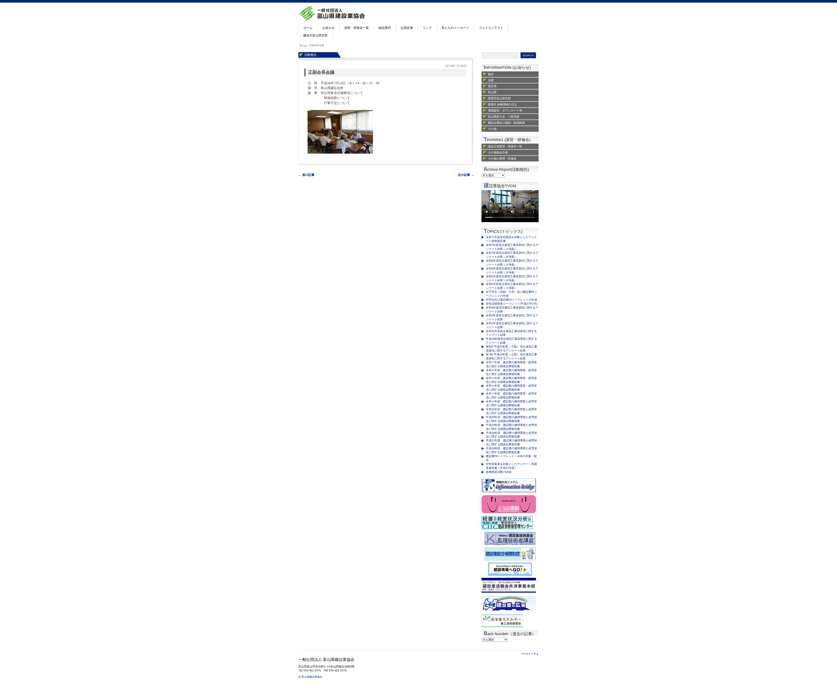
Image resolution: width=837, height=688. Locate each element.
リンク (427, 27)
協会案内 (385, 27)
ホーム (308, 27)
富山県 (492, 92)
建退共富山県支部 (315, 35)
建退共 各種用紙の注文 (502, 104)
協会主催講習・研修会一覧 (505, 146)
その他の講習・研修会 (502, 158)
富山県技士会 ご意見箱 (503, 116)
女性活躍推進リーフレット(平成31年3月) (512, 303)
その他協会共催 (498, 152)
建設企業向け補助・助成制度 (506, 122)
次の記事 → (466, 175)
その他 (492, 128)
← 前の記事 (306, 175)
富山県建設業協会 (311, 676)
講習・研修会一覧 (356, 27)
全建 (491, 80)
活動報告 (310, 55)
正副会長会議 (321, 72)
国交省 (492, 86)
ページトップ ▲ (530, 653)
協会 (491, 74)
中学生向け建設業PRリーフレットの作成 (511, 299)
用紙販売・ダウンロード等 (505, 110)
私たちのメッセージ (455, 27)
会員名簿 (407, 27)
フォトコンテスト (491, 27)
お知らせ (328, 27)
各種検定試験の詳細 (498, 472)
